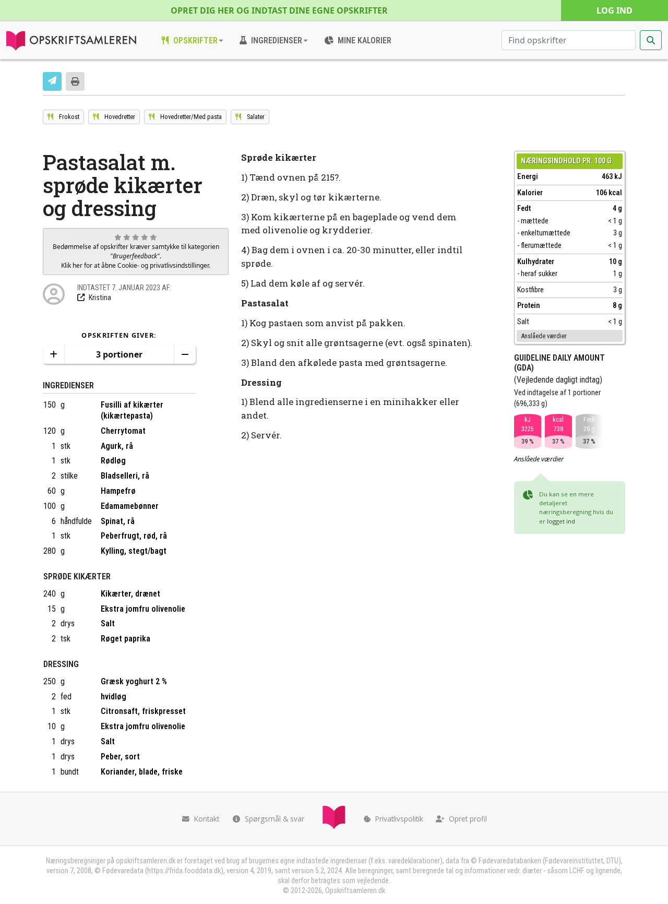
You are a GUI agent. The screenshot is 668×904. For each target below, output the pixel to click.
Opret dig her (279, 10)
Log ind (615, 10)
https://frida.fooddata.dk (184, 870)
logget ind (561, 521)
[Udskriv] (75, 81)
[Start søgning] (651, 40)
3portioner (119, 354)
